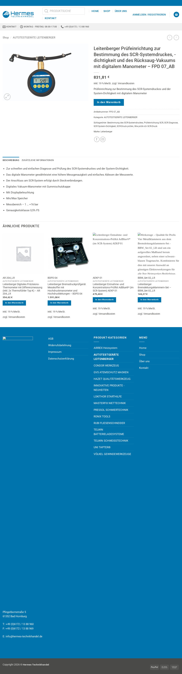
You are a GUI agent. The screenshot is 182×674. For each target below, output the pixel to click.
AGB (50, 338)
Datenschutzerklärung (61, 358)
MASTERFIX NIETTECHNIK (110, 403)
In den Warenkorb (109, 102)
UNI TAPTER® (102, 447)
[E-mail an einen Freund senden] (103, 139)
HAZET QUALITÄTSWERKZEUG (112, 379)
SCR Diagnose (171, 122)
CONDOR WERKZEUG (106, 365)
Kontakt (51, 18)
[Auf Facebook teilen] (97, 139)
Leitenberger (106, 131)
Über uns (121, 11)
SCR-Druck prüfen (125, 126)
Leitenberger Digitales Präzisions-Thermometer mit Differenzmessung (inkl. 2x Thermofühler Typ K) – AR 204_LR (22, 289)
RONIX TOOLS (102, 416)
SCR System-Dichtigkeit (105, 126)
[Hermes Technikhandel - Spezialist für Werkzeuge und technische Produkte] (20, 14)
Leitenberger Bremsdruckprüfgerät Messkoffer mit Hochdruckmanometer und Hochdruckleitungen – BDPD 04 (67, 289)
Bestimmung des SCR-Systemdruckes (125, 122)
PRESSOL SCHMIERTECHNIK (111, 410)
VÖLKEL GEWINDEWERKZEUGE (112, 454)
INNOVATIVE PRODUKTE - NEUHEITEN (109, 387)
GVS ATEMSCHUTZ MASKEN (111, 372)
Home (95, 11)
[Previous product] (176, 37)
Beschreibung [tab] (11, 160)
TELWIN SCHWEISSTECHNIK (111, 440)
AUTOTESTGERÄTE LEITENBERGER (34, 37)
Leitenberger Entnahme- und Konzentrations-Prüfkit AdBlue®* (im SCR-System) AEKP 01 (113, 287)
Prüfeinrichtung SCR (153, 122)
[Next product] (169, 37)
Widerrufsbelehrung (59, 345)
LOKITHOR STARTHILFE (108, 396)
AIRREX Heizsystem (105, 348)
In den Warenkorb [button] (14, 303)
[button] (149, 14)
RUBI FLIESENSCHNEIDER (109, 423)
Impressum (54, 351)
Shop (106, 11)
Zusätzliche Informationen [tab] (38, 160)
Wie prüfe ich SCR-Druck (145, 126)
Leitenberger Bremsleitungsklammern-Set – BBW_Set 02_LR (154, 287)
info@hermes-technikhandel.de (24, 636)
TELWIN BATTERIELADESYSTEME (109, 432)
